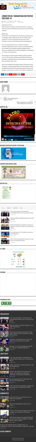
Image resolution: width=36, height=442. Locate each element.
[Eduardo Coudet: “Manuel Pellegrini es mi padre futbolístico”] (4, 327)
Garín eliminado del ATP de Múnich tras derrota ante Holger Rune (21, 379)
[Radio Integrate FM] (18, 5)
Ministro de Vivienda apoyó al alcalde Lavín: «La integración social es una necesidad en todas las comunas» (17, 425)
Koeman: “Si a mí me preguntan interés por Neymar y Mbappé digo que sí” (21, 346)
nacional (18, 21)
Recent (3, 208)
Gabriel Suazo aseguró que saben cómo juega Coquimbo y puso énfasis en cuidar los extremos (21, 333)
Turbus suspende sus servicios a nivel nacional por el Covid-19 (24, 102)
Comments (15, 208)
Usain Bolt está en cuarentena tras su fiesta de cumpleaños (20, 397)
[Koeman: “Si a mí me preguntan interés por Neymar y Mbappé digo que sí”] (4, 348)
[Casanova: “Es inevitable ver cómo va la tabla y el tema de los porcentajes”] (4, 341)
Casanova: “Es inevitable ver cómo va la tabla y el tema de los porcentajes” (21, 340)
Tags (21, 208)
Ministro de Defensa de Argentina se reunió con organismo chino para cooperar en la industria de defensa (22, 226)
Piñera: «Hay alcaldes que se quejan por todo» (11, 98)
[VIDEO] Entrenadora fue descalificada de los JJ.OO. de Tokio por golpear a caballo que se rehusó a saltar (21, 419)
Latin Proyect (21, 438)
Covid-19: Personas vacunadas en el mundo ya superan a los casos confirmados (22, 411)
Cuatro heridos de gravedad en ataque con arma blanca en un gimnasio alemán (22, 386)
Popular (9, 208)
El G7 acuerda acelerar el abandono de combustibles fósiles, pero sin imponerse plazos (21, 319)
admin (4, 21)
